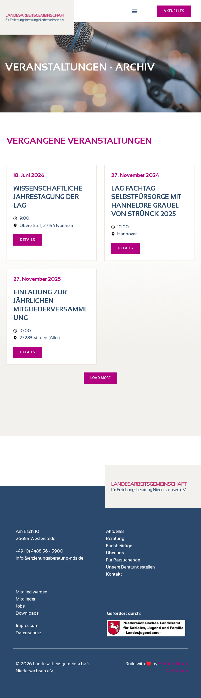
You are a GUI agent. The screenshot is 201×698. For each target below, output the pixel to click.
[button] (134, 11)
